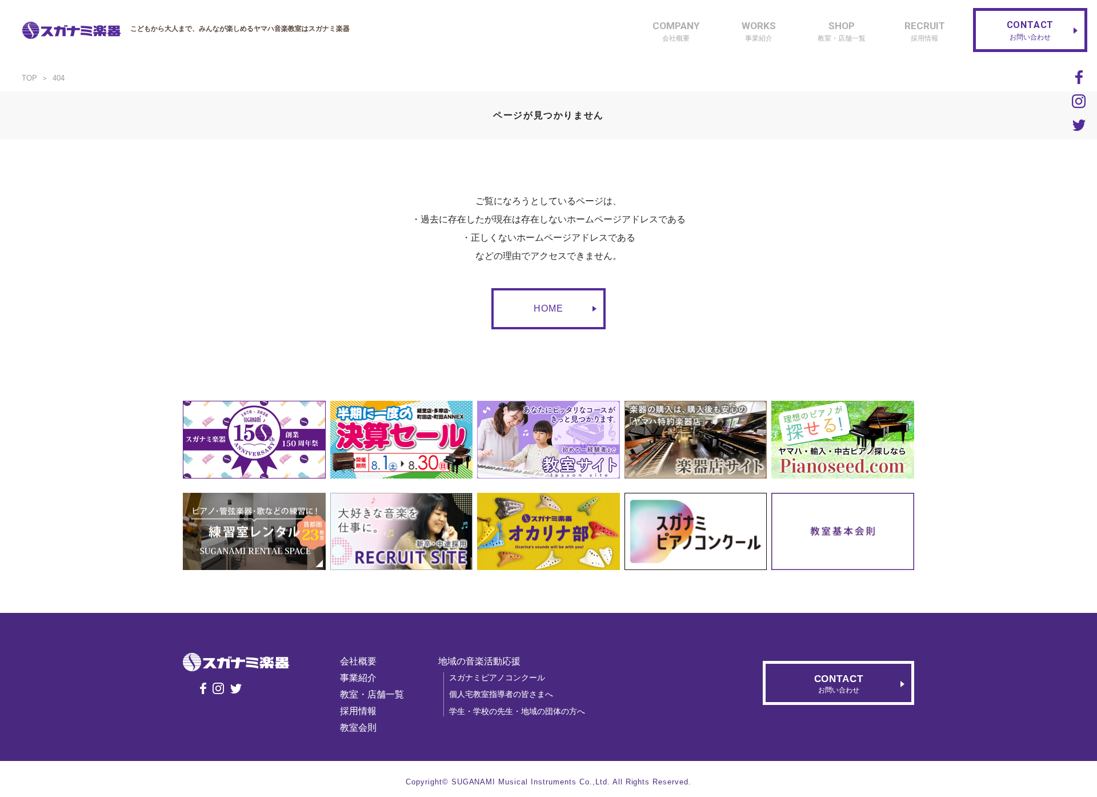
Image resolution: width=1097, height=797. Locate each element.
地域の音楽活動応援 (479, 661)
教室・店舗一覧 (372, 694)
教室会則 (358, 727)
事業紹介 (358, 678)
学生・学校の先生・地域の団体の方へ (517, 711)
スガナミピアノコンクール (497, 677)
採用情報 (358, 711)
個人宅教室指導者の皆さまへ (501, 694)
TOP (29, 78)
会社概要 (358, 661)
